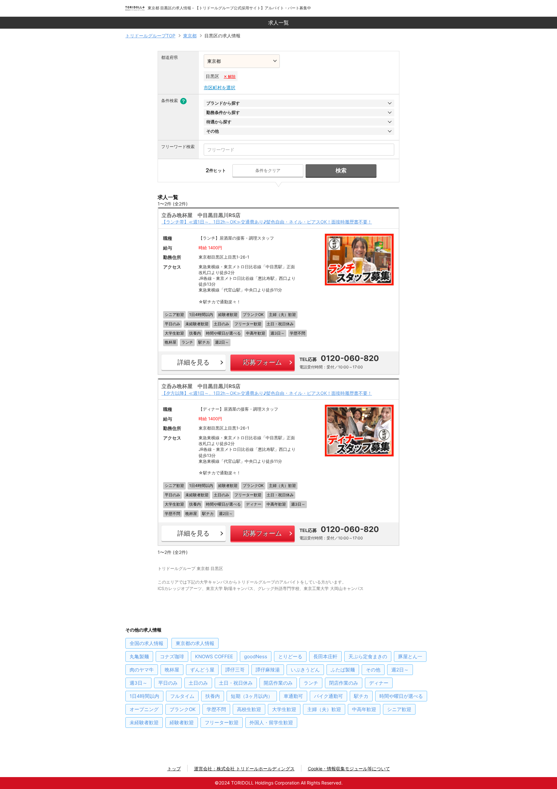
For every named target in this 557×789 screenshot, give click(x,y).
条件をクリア (267, 170)
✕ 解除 (230, 76)
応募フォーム (262, 362)
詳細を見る (193, 362)
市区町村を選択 (219, 87)
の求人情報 (146, 643)
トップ (174, 768)
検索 (341, 170)
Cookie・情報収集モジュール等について (349, 768)
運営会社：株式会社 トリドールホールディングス (244, 768)
